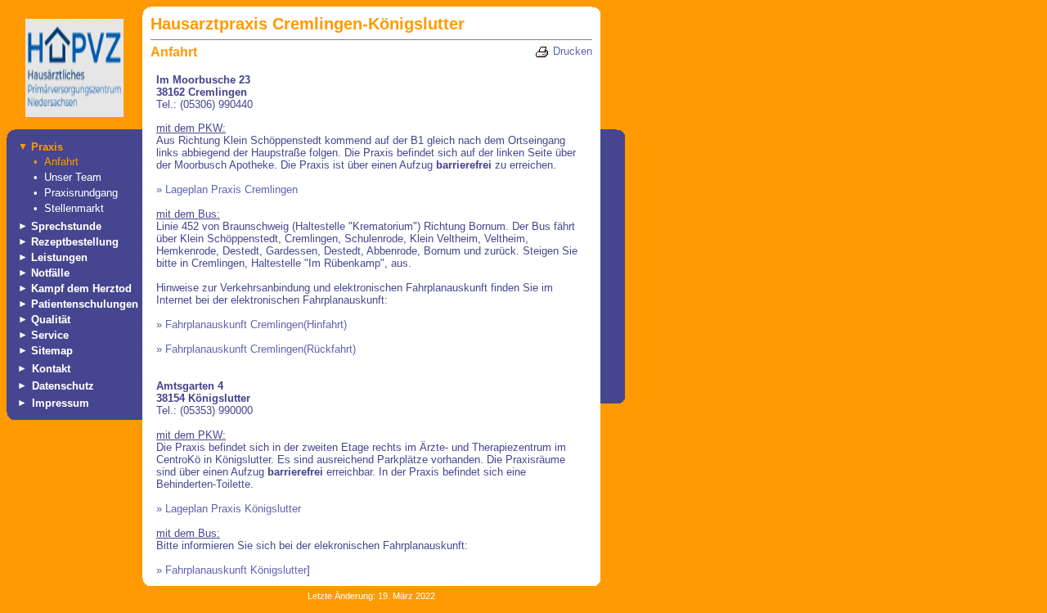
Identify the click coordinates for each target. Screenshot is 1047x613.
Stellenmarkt (74, 208)
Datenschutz (63, 386)
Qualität (50, 319)
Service (50, 335)
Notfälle (50, 273)
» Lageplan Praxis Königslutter (228, 509)
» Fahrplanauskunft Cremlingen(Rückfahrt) (256, 349)
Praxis (47, 147)
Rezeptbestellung (75, 242)
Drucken (572, 51)
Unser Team (72, 177)
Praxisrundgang (81, 193)
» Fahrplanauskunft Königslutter (231, 570)
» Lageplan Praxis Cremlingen (227, 189)
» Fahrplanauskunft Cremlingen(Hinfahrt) (251, 324)
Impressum (60, 403)
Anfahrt (61, 162)
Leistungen (59, 257)
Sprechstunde (66, 226)
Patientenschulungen (84, 304)
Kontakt (51, 369)
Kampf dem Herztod (81, 288)
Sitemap (52, 351)
